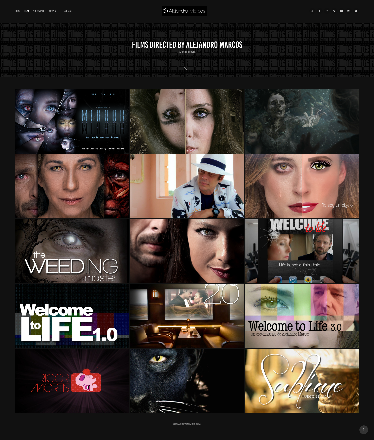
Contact (68, 10)
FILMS (26, 10)
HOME (17, 10)
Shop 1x (52, 10)
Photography (39, 10)
